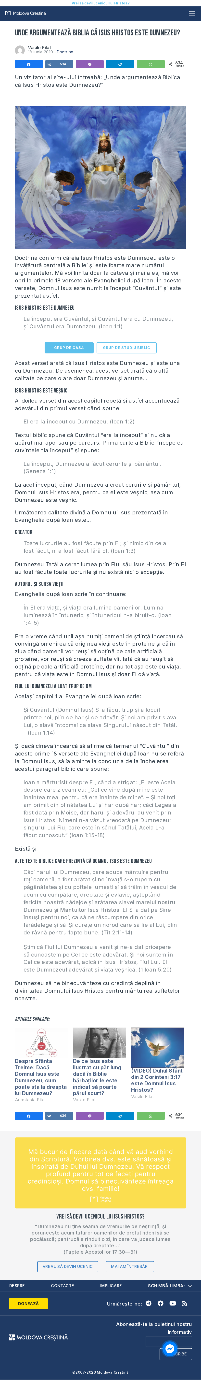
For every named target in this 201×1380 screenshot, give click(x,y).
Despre (17, 1285)
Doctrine (65, 51)
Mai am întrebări (130, 1266)
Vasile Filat (39, 47)
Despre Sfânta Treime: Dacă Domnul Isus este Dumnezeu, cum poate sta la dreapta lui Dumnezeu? (41, 1077)
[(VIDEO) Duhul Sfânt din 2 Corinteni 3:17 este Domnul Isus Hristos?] (157, 1048)
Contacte (62, 1285)
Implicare (111, 1285)
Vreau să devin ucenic (68, 1266)
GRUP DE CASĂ (69, 348)
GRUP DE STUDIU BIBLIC (126, 348)
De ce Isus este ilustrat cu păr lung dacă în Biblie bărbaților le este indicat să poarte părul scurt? (97, 1077)
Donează (28, 1303)
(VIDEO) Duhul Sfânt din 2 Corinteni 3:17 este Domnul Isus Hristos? (157, 1080)
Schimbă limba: (166, 1285)
